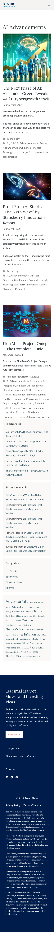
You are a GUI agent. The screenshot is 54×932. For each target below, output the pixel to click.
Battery (8, 612)
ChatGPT (8, 398)
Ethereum (39, 630)
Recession (25, 648)
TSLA (18, 656)
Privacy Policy (13, 805)
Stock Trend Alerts (28, 798)
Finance (26, 147)
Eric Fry (45, 416)
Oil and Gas (28, 643)
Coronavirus (10, 621)
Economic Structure (21, 407)
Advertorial (16, 601)
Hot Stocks (11, 571)
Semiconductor (13, 652)
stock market (10, 156)
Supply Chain (26, 652)
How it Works (19, 756)
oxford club (19, 152)
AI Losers (21, 385)
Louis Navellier (25, 639)
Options (38, 643)
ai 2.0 (13, 143)
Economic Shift (25, 403)
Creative (28, 620)
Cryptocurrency (13, 625)
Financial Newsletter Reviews (23, 376)
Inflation (30, 634)
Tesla (35, 652)
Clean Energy (27, 616)
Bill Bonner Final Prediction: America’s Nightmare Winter (24, 509)
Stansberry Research (14, 289)
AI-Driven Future (35, 389)
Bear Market (18, 611)
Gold (14, 635)
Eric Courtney (13, 495)
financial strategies (39, 280)
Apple (8, 607)
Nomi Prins (17, 643)
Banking (38, 607)
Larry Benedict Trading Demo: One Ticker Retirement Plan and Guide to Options (26, 537)
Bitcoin (38, 611)
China (18, 616)
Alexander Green (12, 147)
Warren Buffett (35, 656)
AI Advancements (26, 143)
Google (20, 635)
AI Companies (34, 380)
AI (8, 143)
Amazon (33, 602)
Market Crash (39, 639)
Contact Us (14, 734)
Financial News (14, 582)
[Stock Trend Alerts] (9, 4)
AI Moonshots (35, 385)
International (12, 639)
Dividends (27, 625)
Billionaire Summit (36, 394)
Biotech (29, 611)
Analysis (10, 587)
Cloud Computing (39, 616)
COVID (18, 621)
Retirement (36, 647)
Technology (13, 138)
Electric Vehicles (15, 629)
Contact (31, 756)
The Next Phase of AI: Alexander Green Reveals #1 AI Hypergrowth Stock (26, 93)
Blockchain (10, 616)
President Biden (13, 647)
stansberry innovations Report (30, 284)
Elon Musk (21, 412)
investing (8, 284)
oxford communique (37, 152)
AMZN (40, 602)
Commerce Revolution (26, 398)
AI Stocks (42, 143)
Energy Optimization (28, 416)
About (9, 756)
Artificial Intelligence (14, 394)
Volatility (25, 656)
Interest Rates (42, 635)
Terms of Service (32, 805)
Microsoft (9, 643)
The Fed (10, 656)
